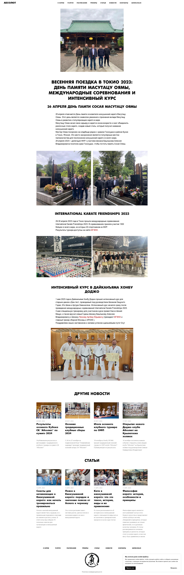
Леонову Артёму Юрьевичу (91, 317)
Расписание (82, 3)
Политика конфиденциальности (92, 572)
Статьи (103, 3)
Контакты (124, 3)
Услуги (70, 3)
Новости (113, 3)
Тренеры (93, 3)
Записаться (136, 3)
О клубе (61, 3)
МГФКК (94, 230)
